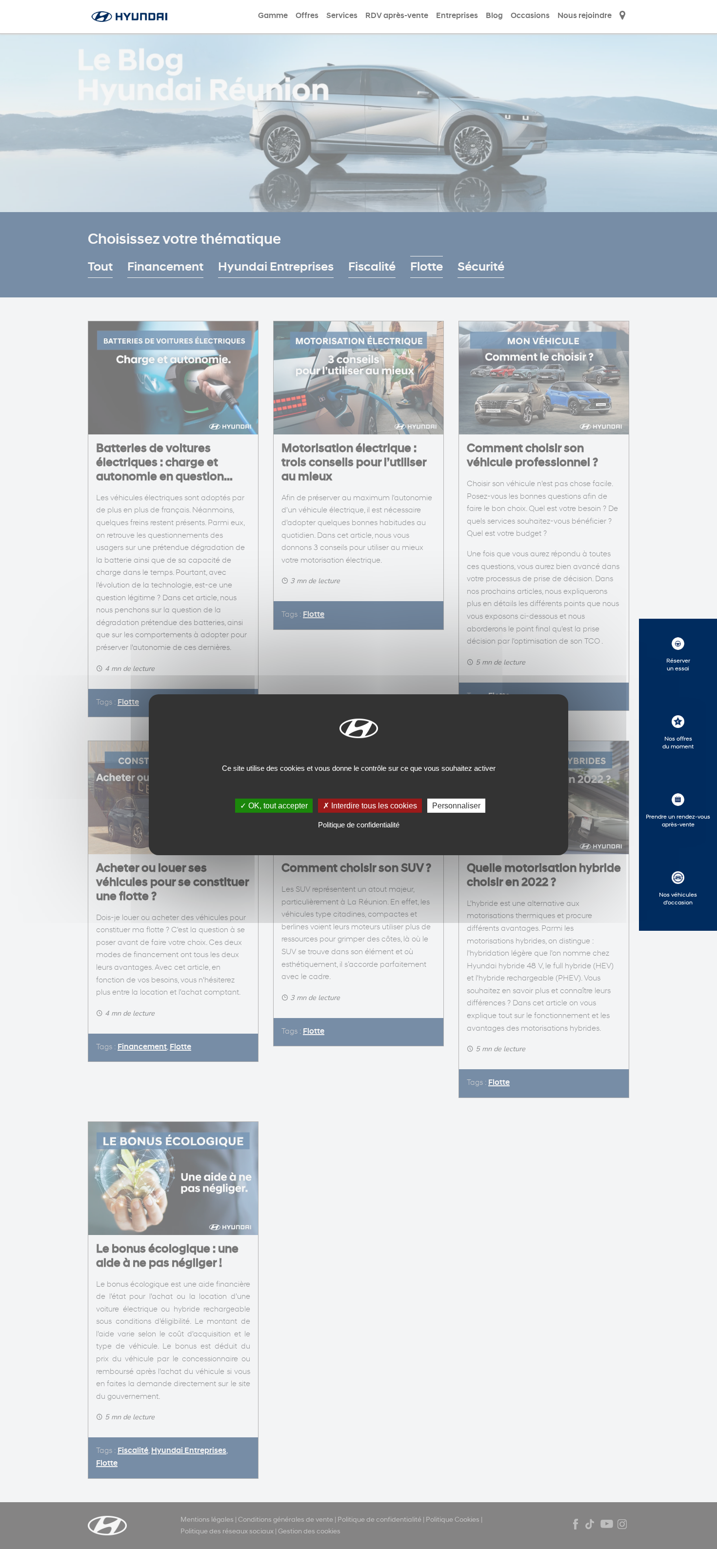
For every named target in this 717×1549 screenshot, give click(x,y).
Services (342, 16)
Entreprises (457, 16)
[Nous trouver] (622, 16)
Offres (307, 16)
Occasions (530, 16)
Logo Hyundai (130, 16)
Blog (494, 16)
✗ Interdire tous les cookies (370, 805)
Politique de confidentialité (358, 825)
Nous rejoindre (585, 16)
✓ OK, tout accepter (274, 805)
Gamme (273, 16)
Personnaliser (456, 805)
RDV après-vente (396, 16)
